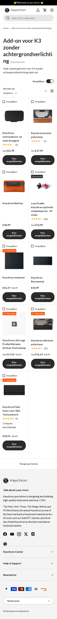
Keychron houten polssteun (41, 135)
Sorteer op (9, 88)
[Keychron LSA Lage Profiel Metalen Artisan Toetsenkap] (14, 323)
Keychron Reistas (13, 203)
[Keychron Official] (5, 543)
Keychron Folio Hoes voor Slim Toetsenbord (11, 410)
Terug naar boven (28, 463)
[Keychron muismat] (14, 260)
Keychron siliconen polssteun (42, 342)
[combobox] (28, 18)
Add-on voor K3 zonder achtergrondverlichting (31, 28)
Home (6, 28)
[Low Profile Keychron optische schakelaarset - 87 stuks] (42, 186)
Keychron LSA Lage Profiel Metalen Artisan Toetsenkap (14, 344)
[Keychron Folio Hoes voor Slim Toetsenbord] (14, 390)
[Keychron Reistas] (14, 186)
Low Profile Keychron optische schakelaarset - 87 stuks (42, 209)
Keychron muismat (14, 277)
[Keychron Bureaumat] (42, 261)
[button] (44, 10)
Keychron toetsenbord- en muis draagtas (12, 136)
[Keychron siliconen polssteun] (42, 323)
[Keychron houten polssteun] (42, 116)
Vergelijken (38, 81)
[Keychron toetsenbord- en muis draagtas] (14, 116)
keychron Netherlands (19, 611)
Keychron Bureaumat (37, 279)
